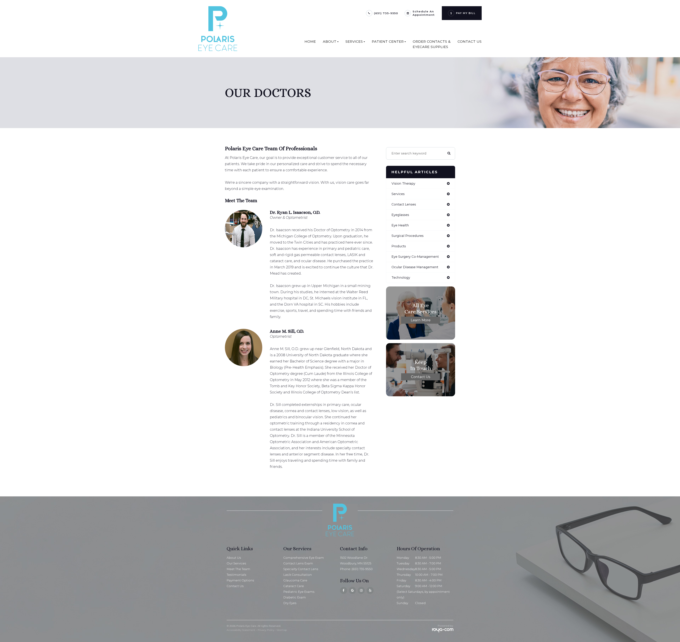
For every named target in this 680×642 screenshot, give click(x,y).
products (399, 246)
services (398, 194)
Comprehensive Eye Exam (303, 557)
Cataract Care (293, 586)
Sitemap (282, 630)
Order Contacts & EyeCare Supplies (432, 44)
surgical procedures (408, 236)
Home (310, 42)
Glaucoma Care (295, 580)
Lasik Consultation (297, 574)
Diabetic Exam (294, 597)
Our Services (236, 563)
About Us (234, 557)
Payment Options (240, 580)
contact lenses (404, 204)
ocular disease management (415, 267)
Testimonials (236, 574)
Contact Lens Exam (298, 563)
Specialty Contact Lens (300, 569)
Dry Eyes (289, 603)
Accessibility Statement (241, 630)
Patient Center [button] (388, 42)
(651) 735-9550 (386, 13)
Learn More (420, 320)
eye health (400, 225)
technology (401, 278)
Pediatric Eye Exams (298, 591)
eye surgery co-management (415, 257)
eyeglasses (400, 215)
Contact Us (470, 42)
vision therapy (403, 183)
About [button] (329, 42)
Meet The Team (238, 569)
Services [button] (354, 42)
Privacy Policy (265, 630)
